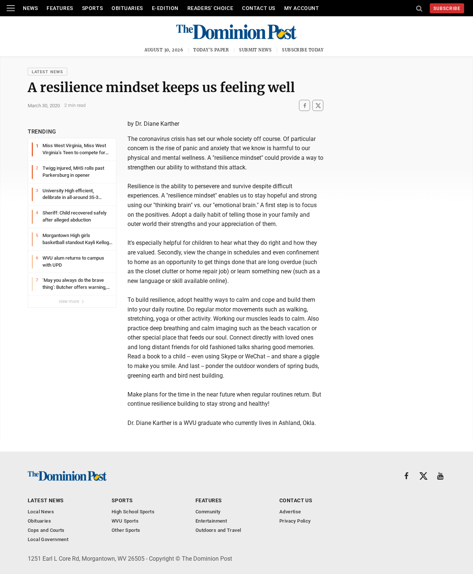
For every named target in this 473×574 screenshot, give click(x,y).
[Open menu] (10, 8)
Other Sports (126, 530)
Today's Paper (211, 50)
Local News (41, 511)
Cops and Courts (46, 530)
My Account (301, 8)
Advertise (290, 511)
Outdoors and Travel (218, 530)
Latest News (47, 72)
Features (60, 8)
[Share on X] (317, 105)
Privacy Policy (294, 521)
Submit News (255, 50)
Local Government (48, 539)
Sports (92, 8)
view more (69, 301)
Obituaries (127, 8)
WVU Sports (125, 521)
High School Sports (133, 511)
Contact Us (258, 8)
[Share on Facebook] (304, 105)
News (30, 8)
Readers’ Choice (210, 8)
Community (208, 511)
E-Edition (165, 8)
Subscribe (446, 8)
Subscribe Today (303, 50)
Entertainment (211, 521)
